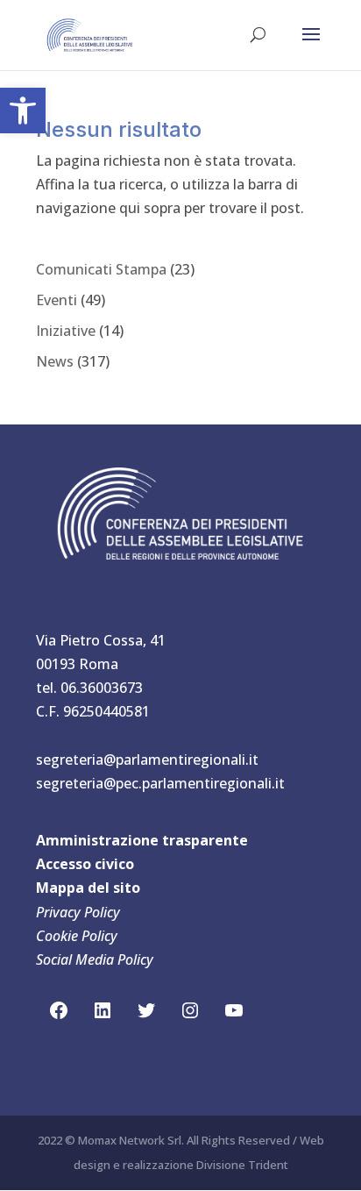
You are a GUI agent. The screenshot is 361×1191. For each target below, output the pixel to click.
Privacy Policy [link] (78, 912)
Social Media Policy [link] (94, 959)
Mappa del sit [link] (83, 887)
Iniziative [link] (66, 330)
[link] (23, 110)
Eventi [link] (56, 300)
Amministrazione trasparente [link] (142, 840)
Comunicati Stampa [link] (101, 269)
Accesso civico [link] (85, 864)
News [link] (55, 361)
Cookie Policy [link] (76, 935)
